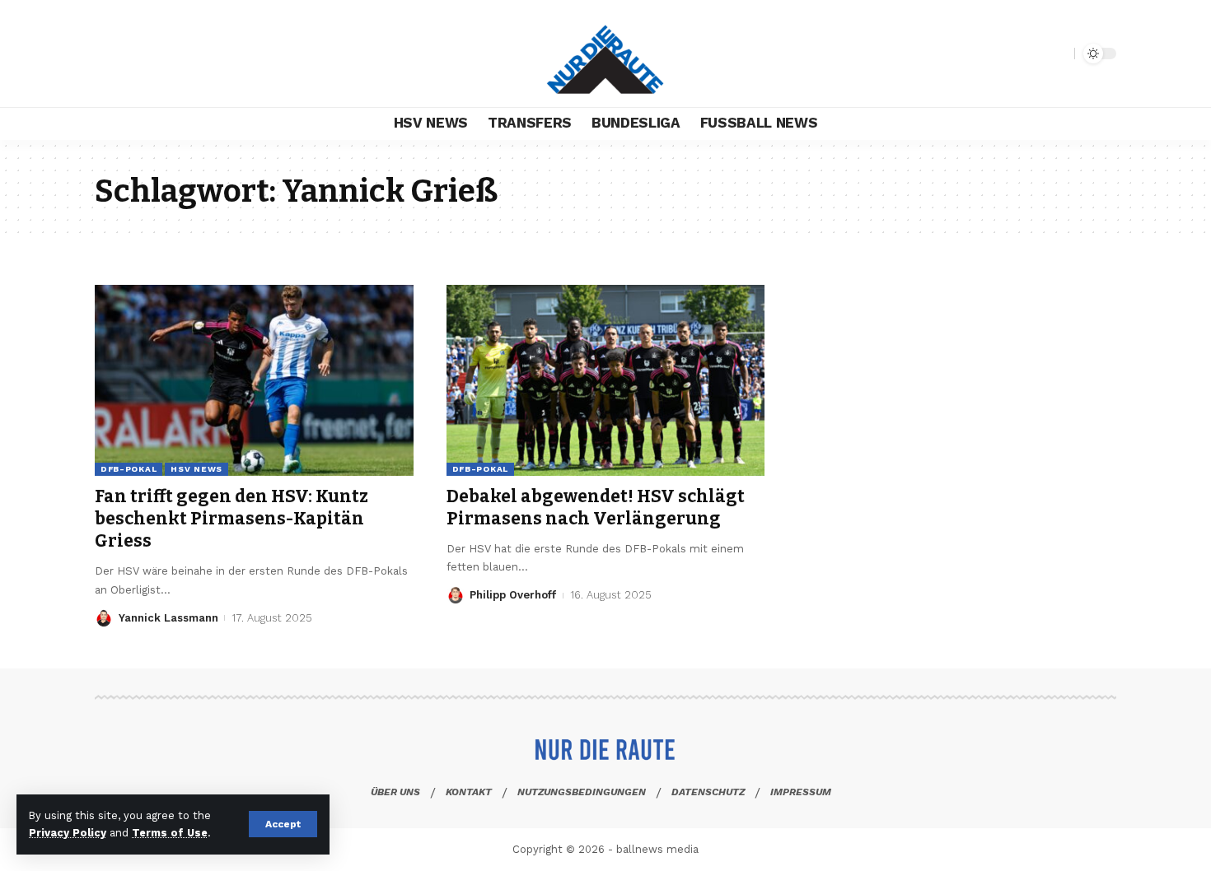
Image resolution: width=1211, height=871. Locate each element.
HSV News (196, 468)
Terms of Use (170, 833)
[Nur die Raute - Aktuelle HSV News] (605, 53)
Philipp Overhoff (513, 595)
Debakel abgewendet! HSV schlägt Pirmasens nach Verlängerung (596, 507)
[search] (1058, 53)
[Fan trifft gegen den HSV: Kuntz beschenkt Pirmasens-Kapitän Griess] (254, 380)
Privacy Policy (67, 833)
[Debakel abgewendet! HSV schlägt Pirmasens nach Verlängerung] (606, 380)
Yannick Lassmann (168, 618)
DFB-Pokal (129, 468)
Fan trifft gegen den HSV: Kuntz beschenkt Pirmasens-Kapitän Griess (231, 519)
